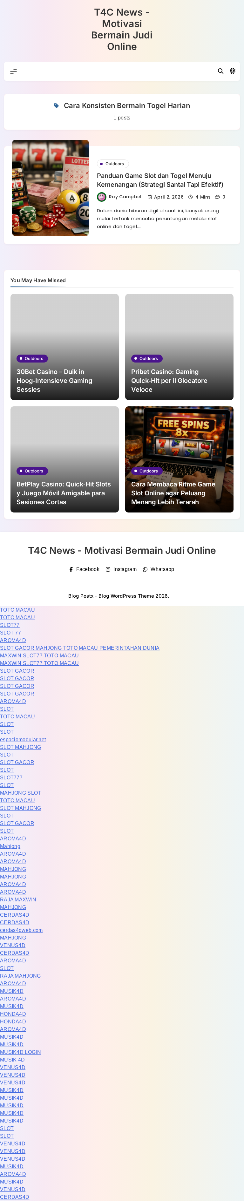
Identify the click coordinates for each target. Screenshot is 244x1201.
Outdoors (114, 163)
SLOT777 (11, 777)
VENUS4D (12, 945)
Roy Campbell (126, 196)
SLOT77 (10, 625)
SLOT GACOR (17, 671)
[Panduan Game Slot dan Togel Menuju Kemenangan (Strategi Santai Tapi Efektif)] (50, 188)
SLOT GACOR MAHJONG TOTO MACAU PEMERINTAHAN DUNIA (79, 648)
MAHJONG (13, 869)
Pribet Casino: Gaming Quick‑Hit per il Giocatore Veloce (169, 380)
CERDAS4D (14, 915)
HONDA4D (13, 1014)
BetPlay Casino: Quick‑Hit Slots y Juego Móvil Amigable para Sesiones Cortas (64, 493)
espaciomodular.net (23, 739)
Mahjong (10, 846)
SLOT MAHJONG (20, 747)
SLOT (7, 709)
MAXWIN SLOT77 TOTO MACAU (39, 655)
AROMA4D (13, 640)
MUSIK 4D (12, 1059)
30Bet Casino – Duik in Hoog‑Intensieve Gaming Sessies (54, 380)
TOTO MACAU (17, 610)
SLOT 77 (10, 632)
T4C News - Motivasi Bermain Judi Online (122, 29)
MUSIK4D (12, 991)
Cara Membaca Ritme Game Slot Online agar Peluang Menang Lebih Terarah (173, 493)
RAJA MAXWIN (18, 899)
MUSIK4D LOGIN (20, 1052)
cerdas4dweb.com (21, 930)
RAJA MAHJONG (20, 976)
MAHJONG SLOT (20, 793)
